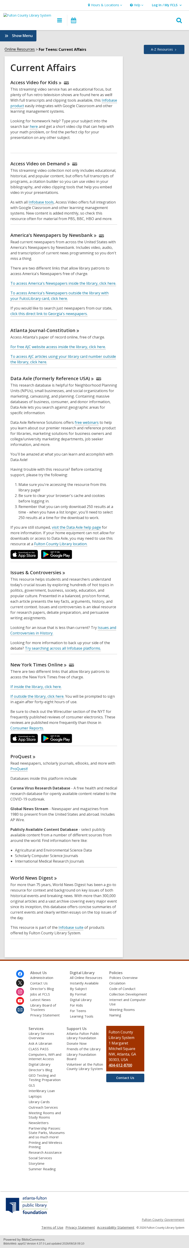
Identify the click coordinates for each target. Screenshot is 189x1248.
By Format (78, 994)
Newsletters (39, 1122)
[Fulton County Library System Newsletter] (20, 1010)
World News (31, 878)
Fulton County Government (163, 1219)
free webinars (87, 422)
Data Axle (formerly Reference (50, 378)
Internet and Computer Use (127, 1001)
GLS (32, 1085)
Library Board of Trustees (43, 1007)
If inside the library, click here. (36, 686)
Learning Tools (81, 1016)
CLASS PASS (39, 1049)
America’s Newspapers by (51, 235)
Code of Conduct (122, 988)
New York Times (36, 665)
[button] (105, 5)
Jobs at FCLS (40, 994)
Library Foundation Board (81, 1056)
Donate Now (77, 1043)
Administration (41, 977)
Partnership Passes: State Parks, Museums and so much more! (47, 1132)
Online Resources (20, 49)
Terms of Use (52, 1227)
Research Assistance (45, 1152)
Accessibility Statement (115, 1227)
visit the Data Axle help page (76, 527)
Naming (115, 1015)
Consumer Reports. (27, 728)
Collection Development (128, 994)
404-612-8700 (120, 1065)
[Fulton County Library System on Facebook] (20, 974)
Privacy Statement (45, 1015)
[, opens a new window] (27, 1214)
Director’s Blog (42, 988)
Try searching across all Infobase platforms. (63, 648)
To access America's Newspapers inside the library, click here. (63, 283)
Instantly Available (84, 983)
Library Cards (39, 1101)
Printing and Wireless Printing (45, 1144)
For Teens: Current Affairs (62, 49)
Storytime (36, 1163)
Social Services (40, 1158)
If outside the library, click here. (37, 696)
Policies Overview (123, 977)
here (34, 126)
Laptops (35, 1096)
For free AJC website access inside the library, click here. (58, 346)
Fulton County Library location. (60, 543)
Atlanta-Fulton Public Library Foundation (83, 1035)
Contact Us (39, 983)
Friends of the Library (84, 1049)
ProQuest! (19, 768)
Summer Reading (42, 1169)
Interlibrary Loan (42, 1090)
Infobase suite (71, 927)
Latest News (40, 999)
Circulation (117, 983)
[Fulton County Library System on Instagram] (20, 992)
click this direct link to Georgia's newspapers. (49, 313)
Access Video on (38, 164)
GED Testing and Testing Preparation (45, 1077)
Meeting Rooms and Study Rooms (45, 1114)
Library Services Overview (41, 1035)
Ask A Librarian (40, 1043)
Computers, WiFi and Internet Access (45, 1056)
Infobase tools (41, 202)
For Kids (76, 1005)
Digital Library (81, 999)
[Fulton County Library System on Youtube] (20, 1001)
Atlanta (42, 330)
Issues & (35, 572)
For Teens (78, 1010)
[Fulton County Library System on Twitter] (20, 983)
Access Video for (34, 82)
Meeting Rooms (122, 1009)
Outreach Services (43, 1107)
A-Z (162, 49)
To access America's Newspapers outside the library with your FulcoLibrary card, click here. (59, 295)
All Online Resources (86, 977)
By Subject (78, 988)
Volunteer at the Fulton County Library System (85, 1066)
